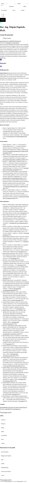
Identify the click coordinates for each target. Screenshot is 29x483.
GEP (2, 459)
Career (2, 475)
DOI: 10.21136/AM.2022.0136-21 (15, 178)
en (3, 16)
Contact (22, 10)
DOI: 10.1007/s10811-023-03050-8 (11, 169)
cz (3, 14)
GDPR (2, 463)
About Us (2, 4)
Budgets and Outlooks (6, 455)
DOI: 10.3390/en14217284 (9, 198)
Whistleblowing (4, 467)
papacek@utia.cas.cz (5, 41)
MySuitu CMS (20, 481)
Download (9, 136)
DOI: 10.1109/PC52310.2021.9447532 (13, 365)
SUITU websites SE (8, 481)
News (14, 10)
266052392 (12, 41)
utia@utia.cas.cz (17, 409)
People (19, 3)
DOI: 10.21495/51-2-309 (13, 334)
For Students (4, 10)
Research (11, 6)
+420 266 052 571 (9, 409)
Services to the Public (6, 471)
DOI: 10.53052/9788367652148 (19, 136)
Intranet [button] (3, 19)
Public (24, 6)
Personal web (18, 41)
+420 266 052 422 (23, 407)
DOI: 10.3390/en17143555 (19, 159)
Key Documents (4, 451)
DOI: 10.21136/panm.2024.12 (21, 223)
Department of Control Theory (12, 42)
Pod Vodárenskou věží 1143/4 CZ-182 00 (9, 407)
